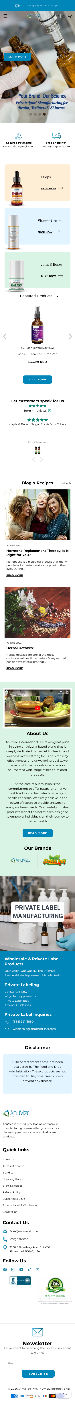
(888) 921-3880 (23, 1021)
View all (67, 483)
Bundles (8, 1172)
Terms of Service (13, 1166)
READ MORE (37, 833)
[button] (5, 16)
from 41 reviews (35, 410)
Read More (14, 575)
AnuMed (25, 1388)
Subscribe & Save (14, 1198)
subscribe (38, 1373)
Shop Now (45, 232)
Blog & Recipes (12, 1185)
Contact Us (10, 1212)
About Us (9, 1159)
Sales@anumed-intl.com (25, 1231)
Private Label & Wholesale (20, 1205)
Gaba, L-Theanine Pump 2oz (37, 354)
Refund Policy (12, 1192)
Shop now (48, 188)
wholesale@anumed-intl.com (34, 1029)
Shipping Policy (13, 1179)
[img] (37, 405)
